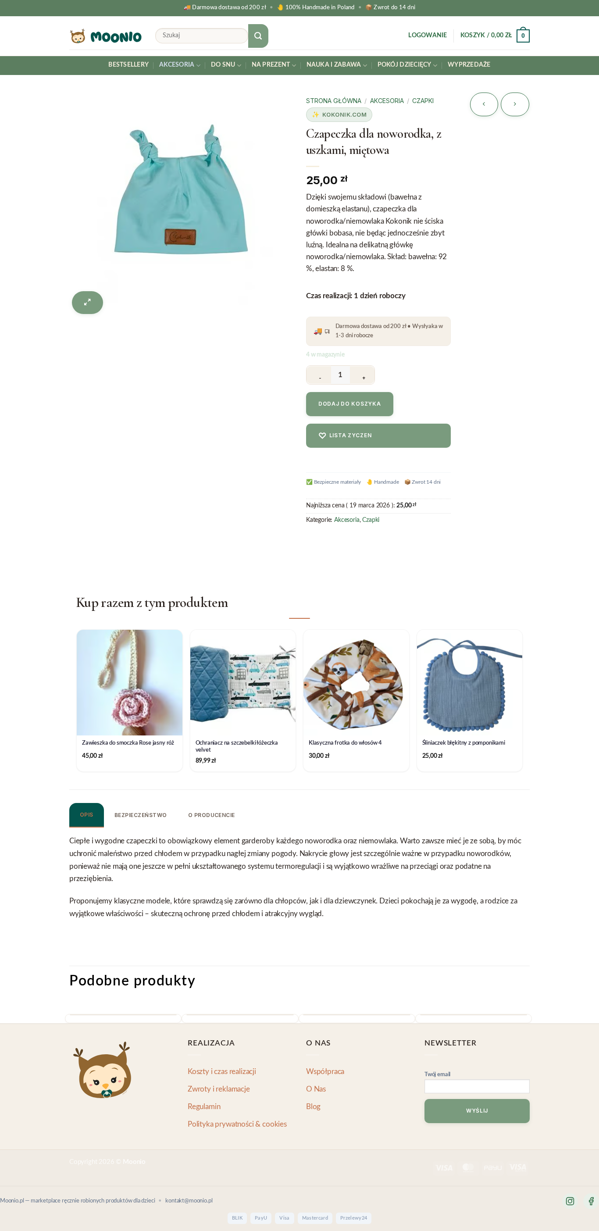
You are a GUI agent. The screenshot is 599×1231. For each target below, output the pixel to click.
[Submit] (258, 36)
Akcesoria (176, 65)
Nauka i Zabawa (334, 65)
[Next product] (484, 104)
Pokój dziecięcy (404, 65)
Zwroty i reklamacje (219, 1089)
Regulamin (204, 1106)
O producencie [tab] (211, 815)
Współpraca (325, 1071)
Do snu (223, 65)
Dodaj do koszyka (349, 403)
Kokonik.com (344, 114)
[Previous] (72, 1022)
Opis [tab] (86, 814)
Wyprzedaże (469, 65)
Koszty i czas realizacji (222, 1071)
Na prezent (271, 65)
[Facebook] (591, 1201)
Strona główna (333, 100)
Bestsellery (128, 65)
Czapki (423, 100)
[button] (427, 36)
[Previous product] (515, 104)
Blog (313, 1106)
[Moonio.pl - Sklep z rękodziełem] (105, 36)
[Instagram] (570, 1201)
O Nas (316, 1089)
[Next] (524, 1022)
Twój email (437, 1075)
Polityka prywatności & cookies (237, 1124)
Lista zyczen (344, 435)
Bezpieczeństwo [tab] (140, 815)
